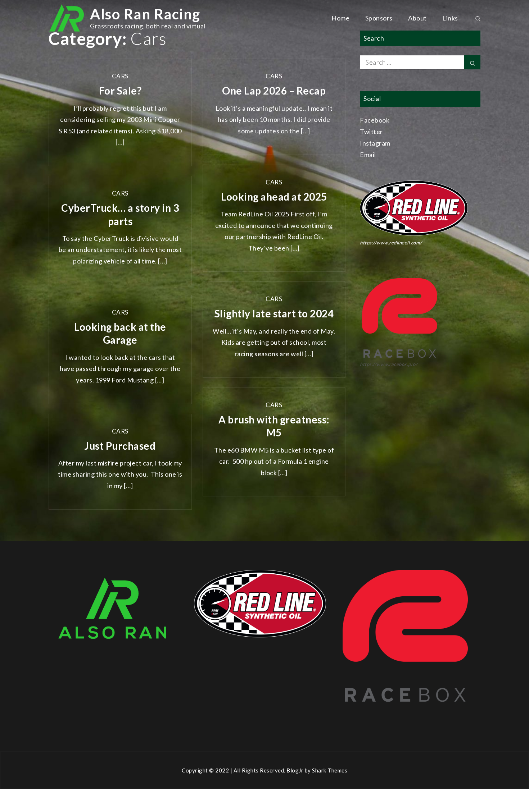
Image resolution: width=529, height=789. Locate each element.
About (417, 18)
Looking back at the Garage (120, 333)
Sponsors (379, 18)
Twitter (371, 132)
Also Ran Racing (145, 14)
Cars (120, 76)
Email (368, 155)
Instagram (375, 143)
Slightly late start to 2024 (274, 313)
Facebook (374, 120)
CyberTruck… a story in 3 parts (120, 214)
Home (340, 18)
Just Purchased (120, 446)
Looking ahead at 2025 (274, 197)
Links (450, 18)
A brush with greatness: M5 (274, 426)
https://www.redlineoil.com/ (391, 243)
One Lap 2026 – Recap (274, 90)
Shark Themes (329, 770)
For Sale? (120, 90)
